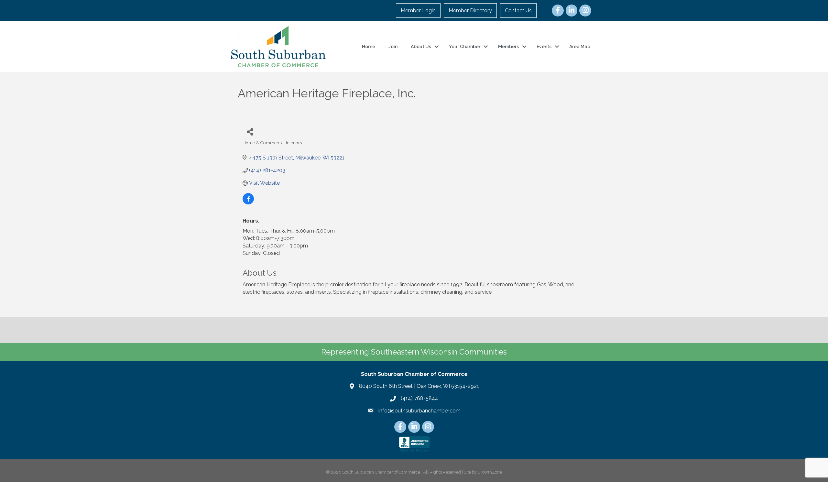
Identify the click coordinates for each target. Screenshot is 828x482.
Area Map (579, 46)
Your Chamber (464, 46)
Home (368, 46)
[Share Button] (250, 131)
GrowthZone (490, 472)
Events (544, 46)
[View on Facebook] (248, 203)
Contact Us (518, 10)
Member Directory (470, 10)
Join (393, 46)
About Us (421, 46)
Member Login (418, 10)
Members (508, 46)
